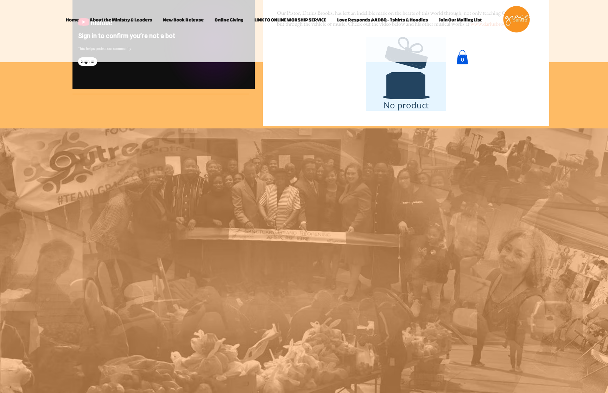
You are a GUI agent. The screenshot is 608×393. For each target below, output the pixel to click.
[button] (462, 57)
